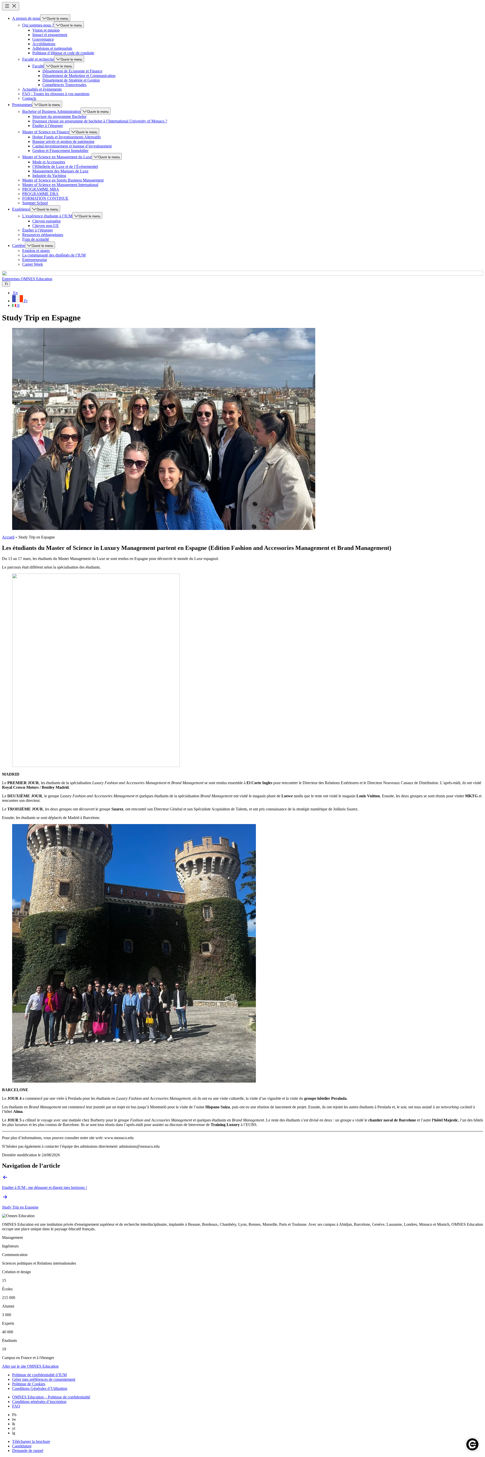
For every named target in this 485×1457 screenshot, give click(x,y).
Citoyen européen (46, 221)
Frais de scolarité (35, 239)
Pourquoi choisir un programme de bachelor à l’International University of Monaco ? (99, 121)
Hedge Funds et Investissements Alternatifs (66, 137)
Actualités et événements (42, 89)
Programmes (22, 105)
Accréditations (43, 44)
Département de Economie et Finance (72, 71)
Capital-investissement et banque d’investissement (72, 146)
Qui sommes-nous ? (38, 25)
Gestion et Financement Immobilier (60, 150)
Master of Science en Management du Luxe (57, 157)
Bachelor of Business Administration (51, 111)
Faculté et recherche (38, 59)
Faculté (38, 66)
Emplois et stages (36, 250)
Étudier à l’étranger (47, 125)
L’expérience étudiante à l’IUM (47, 216)
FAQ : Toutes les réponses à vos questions (55, 94)
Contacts (29, 98)
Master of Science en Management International (60, 185)
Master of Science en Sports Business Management (63, 180)
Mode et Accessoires (48, 162)
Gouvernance (43, 39)
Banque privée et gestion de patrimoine (63, 141)
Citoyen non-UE (45, 225)
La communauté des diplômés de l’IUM (54, 255)
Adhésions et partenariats (52, 48)
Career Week (32, 264)
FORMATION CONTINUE (45, 198)
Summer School (35, 203)
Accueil (8, 537)
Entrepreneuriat (34, 260)
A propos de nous (26, 18)
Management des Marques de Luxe (60, 171)
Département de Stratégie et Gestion (71, 80)
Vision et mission (46, 30)
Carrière (18, 245)
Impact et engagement (49, 35)
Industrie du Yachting (49, 175)
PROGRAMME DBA (40, 194)
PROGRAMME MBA (40, 189)
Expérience (21, 209)
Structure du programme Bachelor (59, 116)
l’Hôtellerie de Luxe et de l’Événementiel (65, 166)
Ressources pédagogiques (42, 235)
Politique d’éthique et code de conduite (63, 53)
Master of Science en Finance (45, 132)
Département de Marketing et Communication (78, 75)
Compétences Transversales (64, 85)
